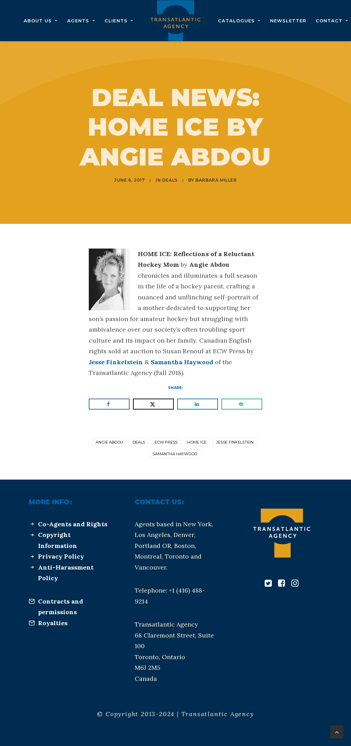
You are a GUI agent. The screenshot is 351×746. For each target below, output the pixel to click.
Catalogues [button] (236, 20)
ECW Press (166, 442)
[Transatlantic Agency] (175, 20)
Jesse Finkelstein (116, 362)
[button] (268, 584)
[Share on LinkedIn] (197, 404)
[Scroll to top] (336, 731)
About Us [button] (38, 20)
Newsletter (288, 20)
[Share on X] (153, 404)
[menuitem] (40, 20)
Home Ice (196, 442)
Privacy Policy (61, 556)
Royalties (53, 623)
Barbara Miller (216, 180)
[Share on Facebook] (109, 404)
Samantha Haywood (182, 362)
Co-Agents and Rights (72, 524)
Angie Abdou (109, 442)
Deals (170, 180)
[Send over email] (241, 404)
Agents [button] (78, 20)
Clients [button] (116, 20)
